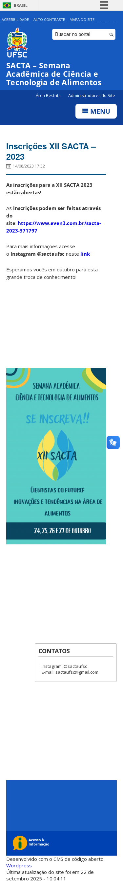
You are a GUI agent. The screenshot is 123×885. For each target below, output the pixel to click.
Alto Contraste (49, 19)
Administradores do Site (91, 95)
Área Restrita (49, 95)
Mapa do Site (82, 19)
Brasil (21, 5)
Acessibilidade (15, 19)
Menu (99, 111)
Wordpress (19, 865)
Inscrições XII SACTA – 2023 (51, 151)
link (85, 253)
